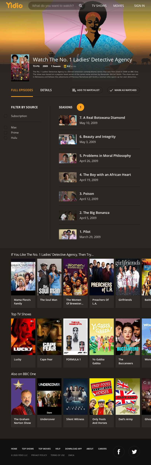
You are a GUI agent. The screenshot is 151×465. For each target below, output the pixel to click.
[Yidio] (14, 5)
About (90, 448)
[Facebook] (118, 451)
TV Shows (99, 6)
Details (46, 90)
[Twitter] (134, 451)
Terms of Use (58, 455)
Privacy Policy (39, 455)
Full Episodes (22, 90)
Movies (118, 6)
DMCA (71, 455)
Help (57, 448)
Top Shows (28, 448)
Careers (102, 448)
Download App (73, 448)
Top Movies (44, 448)
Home (14, 448)
